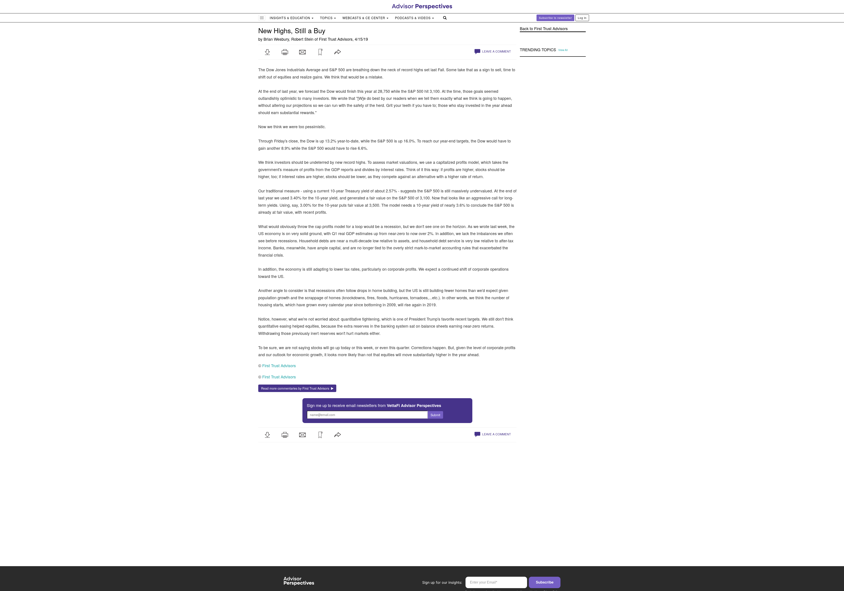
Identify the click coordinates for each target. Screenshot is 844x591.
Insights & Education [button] (290, 18)
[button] (267, 52)
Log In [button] (582, 18)
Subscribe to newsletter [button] (555, 18)
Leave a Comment (496, 51)
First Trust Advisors (336, 39)
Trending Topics (538, 49)
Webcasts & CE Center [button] (364, 18)
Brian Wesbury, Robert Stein (288, 39)
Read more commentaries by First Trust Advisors (296, 388)
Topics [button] (327, 18)
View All (563, 50)
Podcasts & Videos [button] (413, 18)
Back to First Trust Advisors (544, 28)
